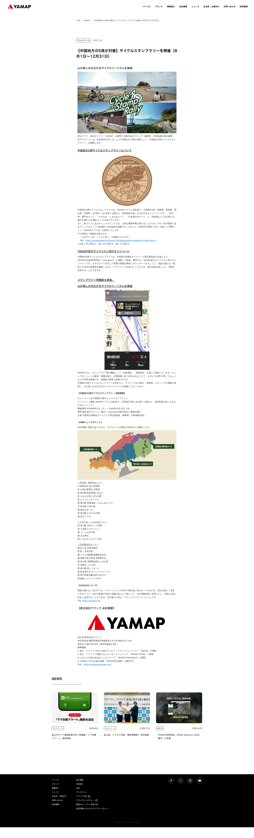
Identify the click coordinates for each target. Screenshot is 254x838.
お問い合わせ (229, 6)
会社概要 (183, 6)
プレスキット (81, 792)
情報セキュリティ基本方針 (87, 804)
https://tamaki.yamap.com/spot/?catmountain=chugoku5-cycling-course (120, 240)
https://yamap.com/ (92, 600)
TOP (78, 20)
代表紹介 (79, 784)
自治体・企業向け (211, 6)
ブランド (159, 6)
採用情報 (244, 6)
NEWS (86, 20)
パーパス (147, 6)
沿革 (78, 788)
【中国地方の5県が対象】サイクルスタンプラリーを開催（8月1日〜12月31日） (127, 20)
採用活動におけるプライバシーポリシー (92, 808)
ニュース (195, 6)
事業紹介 (171, 6)
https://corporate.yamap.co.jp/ (97, 664)
